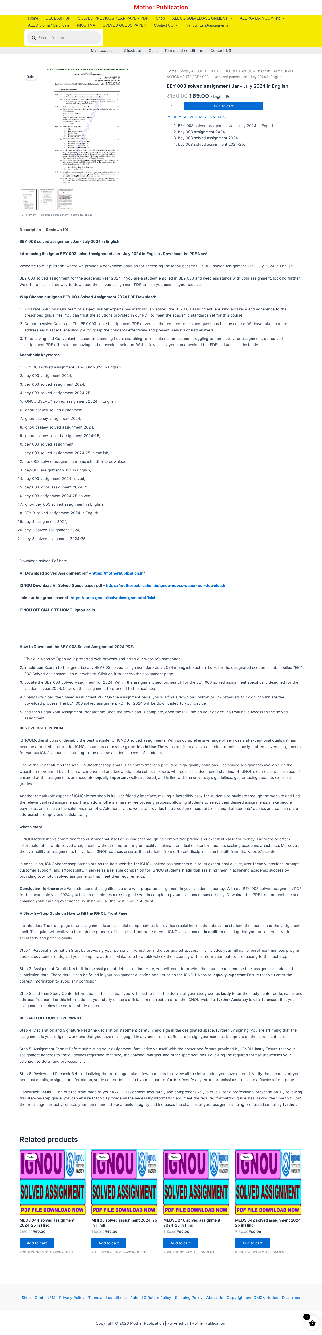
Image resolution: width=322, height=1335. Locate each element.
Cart (153, 50)
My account (101, 50)
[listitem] (28, 199)
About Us (214, 1297)
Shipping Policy (188, 1297)
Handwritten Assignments (207, 25)
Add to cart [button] (37, 1243)
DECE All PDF (58, 18)
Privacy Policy (71, 1297)
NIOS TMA (86, 25)
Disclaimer (291, 1297)
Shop (160, 18)
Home (33, 18)
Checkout (132, 50)
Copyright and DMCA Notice (252, 1297)
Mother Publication (161, 7)
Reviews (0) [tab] (57, 229)
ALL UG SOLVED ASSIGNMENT (200, 18)
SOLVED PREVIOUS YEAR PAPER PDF (113, 18)
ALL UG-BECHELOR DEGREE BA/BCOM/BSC (227, 71)
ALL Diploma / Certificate (49, 25)
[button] (230, 18)
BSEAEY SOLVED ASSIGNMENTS (196, 117)
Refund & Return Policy (150, 1297)
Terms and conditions (183, 50)
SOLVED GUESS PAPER (124, 25)
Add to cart (223, 106)
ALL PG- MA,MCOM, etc (260, 18)
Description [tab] (30, 229)
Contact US (163, 25)
